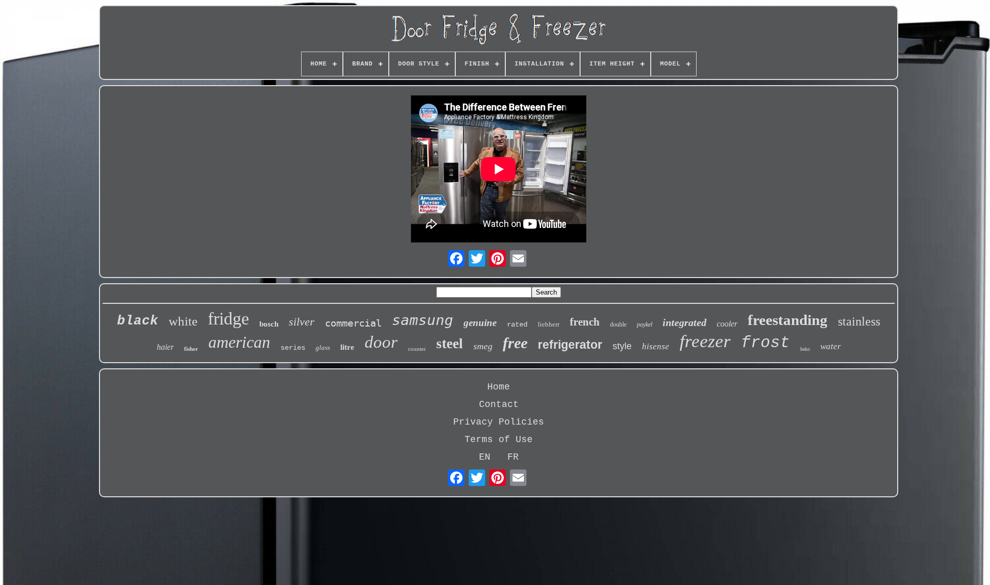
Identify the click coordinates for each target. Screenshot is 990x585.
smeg (482, 346)
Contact (499, 404)
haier (165, 347)
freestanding (788, 320)
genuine (480, 322)
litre (347, 347)
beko (805, 349)
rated (517, 324)
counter (417, 349)
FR (513, 457)
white (183, 321)
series (292, 348)
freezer (705, 341)
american (239, 342)
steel (449, 343)
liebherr (548, 324)
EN (484, 457)
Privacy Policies (498, 422)
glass (323, 347)
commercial (353, 323)
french (585, 322)
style (622, 346)
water (830, 346)
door (381, 342)
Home (498, 387)
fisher (191, 349)
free (515, 342)
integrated (684, 322)
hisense (655, 346)
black (137, 321)
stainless (859, 321)
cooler (727, 323)
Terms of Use (499, 439)
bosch (268, 324)
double (618, 324)
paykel (644, 324)
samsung (422, 320)
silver (302, 321)
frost (765, 343)
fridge (228, 318)
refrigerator (570, 344)
